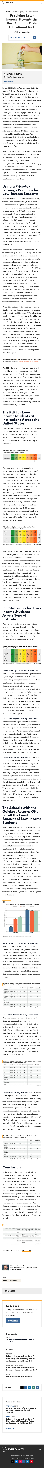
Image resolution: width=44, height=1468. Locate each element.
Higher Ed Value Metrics (14, 77)
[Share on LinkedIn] (29, 1387)
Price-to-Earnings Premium (19, 1376)
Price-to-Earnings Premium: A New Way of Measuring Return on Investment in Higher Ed (20, 1358)
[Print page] (34, 37)
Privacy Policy (15, 1458)
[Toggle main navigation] (36, 2)
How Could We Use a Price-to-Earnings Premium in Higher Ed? (21, 1368)
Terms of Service (28, 1458)
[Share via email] (33, 1387)
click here (26, 1251)
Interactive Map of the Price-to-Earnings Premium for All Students (21, 1410)
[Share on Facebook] (25, 1387)
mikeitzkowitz (16, 1269)
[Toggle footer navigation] (40, 1449)
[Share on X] (22, 1387)
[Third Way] (13, 1449)
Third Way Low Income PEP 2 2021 (21, 1340)
